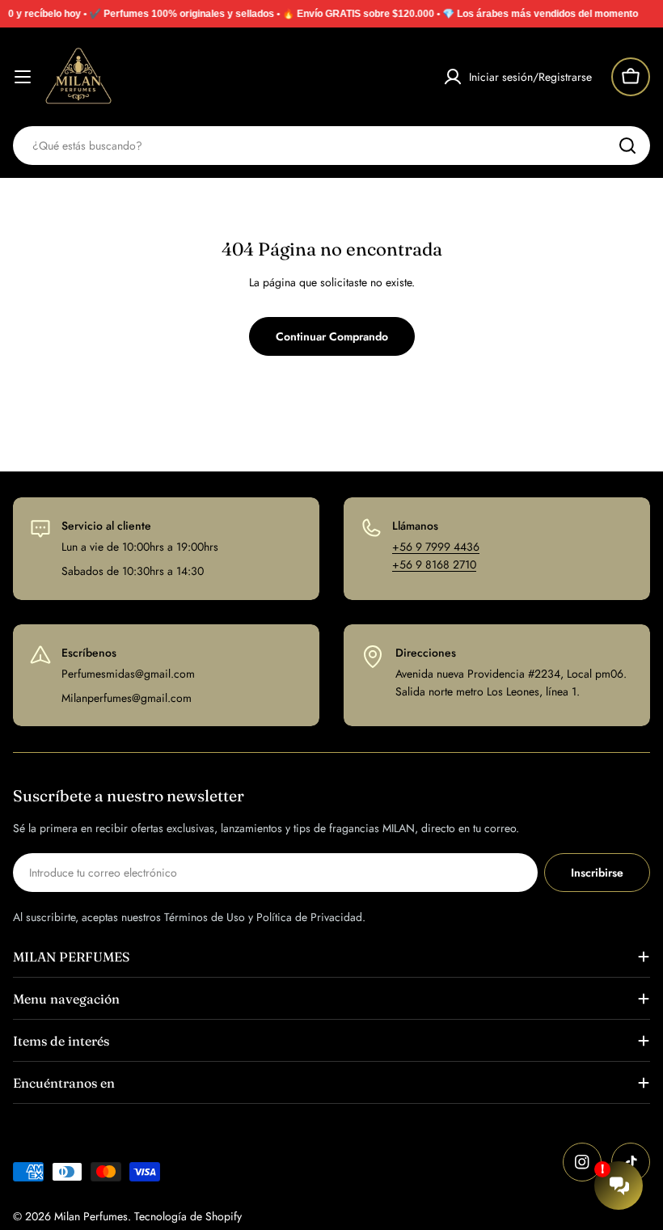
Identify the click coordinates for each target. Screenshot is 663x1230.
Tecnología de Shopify (188, 1216)
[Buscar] (627, 145)
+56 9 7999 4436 (435, 547)
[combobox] (331, 145)
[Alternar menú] (22, 77)
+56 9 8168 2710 (434, 564)
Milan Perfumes (91, 1216)
